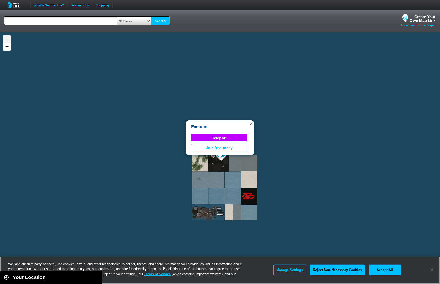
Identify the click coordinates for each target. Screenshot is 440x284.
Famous (199, 126)
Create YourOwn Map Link (422, 18)
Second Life (16, 4)
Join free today (219, 147)
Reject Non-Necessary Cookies (337, 270)
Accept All (385, 270)
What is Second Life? (49, 5)
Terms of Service (157, 274)
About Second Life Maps (417, 25)
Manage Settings (289, 270)
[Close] (431, 269)
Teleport (219, 137)
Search (160, 21)
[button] (251, 123)
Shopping (102, 5)
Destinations (80, 5)
